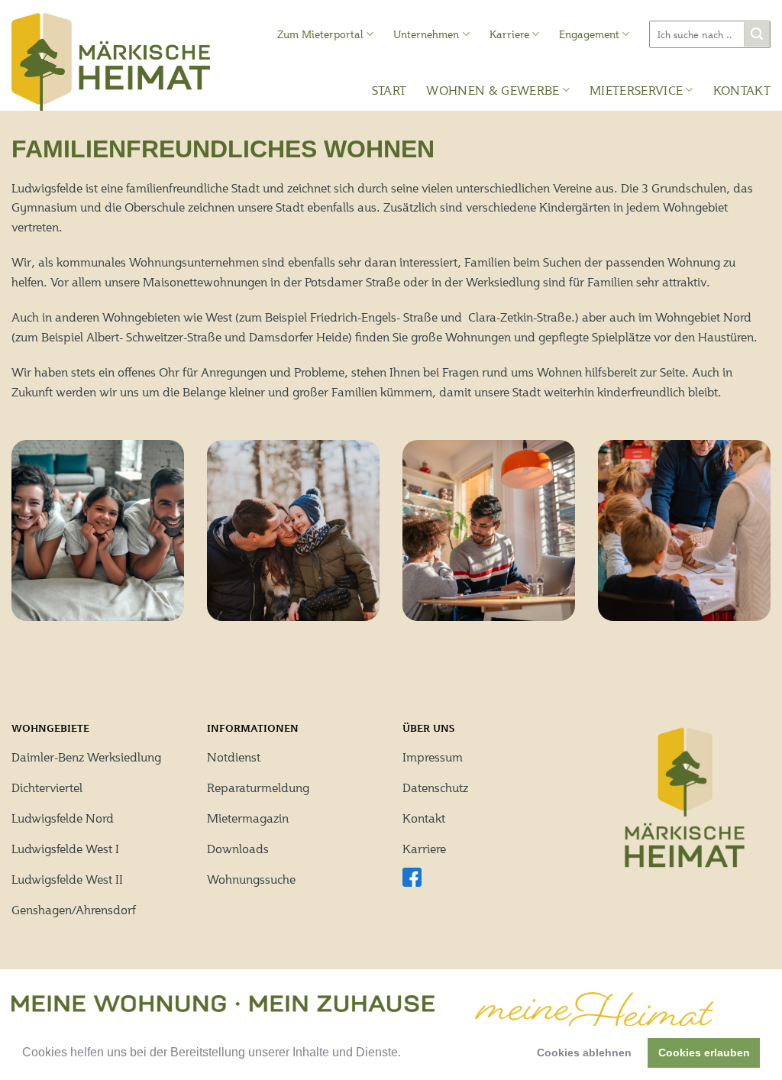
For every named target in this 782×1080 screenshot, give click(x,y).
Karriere (509, 34)
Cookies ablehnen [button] (584, 1052)
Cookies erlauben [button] (704, 1052)
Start (389, 90)
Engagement (589, 34)
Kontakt (742, 90)
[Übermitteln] (757, 34)
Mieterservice (636, 90)
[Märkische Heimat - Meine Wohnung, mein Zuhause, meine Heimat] (110, 62)
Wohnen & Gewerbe (492, 90)
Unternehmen (426, 34)
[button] (406, 1054)
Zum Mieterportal (320, 34)
